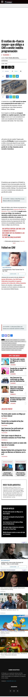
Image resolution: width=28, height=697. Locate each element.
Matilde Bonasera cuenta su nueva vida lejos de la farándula (18, 399)
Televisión (13, 374)
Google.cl (23, 341)
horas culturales (12, 343)
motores (11, 346)
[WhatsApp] (9, 67)
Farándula (13, 394)
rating (14, 348)
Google (11, 341)
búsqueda (16, 339)
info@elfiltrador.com (11, 681)
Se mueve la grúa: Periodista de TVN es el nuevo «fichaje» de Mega (7, 474)
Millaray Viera (5, 346)
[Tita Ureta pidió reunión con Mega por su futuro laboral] (5, 361)
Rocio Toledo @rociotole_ (12, 58)
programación (8, 348)
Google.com (4, 343)
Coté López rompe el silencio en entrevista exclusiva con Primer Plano (17, 389)
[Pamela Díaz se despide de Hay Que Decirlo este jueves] (5, 371)
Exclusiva (13, 364)
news (3, 348)
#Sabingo (17, 233)
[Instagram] (14, 691)
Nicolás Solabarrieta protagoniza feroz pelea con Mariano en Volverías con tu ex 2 (13, 452)
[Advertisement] (14, 22)
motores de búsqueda (19, 346)
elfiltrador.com (5, 341)
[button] (2, 2)
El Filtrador (21, 339)
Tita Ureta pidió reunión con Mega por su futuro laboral (17, 361)
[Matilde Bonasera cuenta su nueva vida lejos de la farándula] (5, 400)
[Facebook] (2, 67)
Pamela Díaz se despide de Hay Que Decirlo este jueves (18, 370)
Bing (12, 339)
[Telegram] (12, 67)
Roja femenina (20, 348)
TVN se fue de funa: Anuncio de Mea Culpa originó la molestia (20, 474)
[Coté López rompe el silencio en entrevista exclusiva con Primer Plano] (5, 389)
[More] (20, 71)
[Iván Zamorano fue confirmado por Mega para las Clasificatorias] (5, 380)
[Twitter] (6, 67)
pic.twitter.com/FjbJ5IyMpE (11, 237)
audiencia (7, 339)
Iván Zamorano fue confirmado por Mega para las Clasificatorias (17, 379)
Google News (17, 341)
